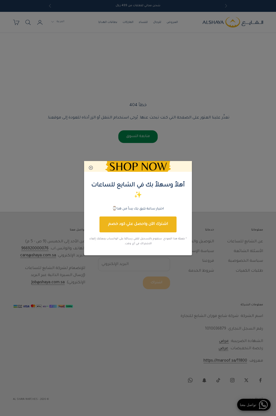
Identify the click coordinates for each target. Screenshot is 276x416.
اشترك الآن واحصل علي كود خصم (138, 224)
